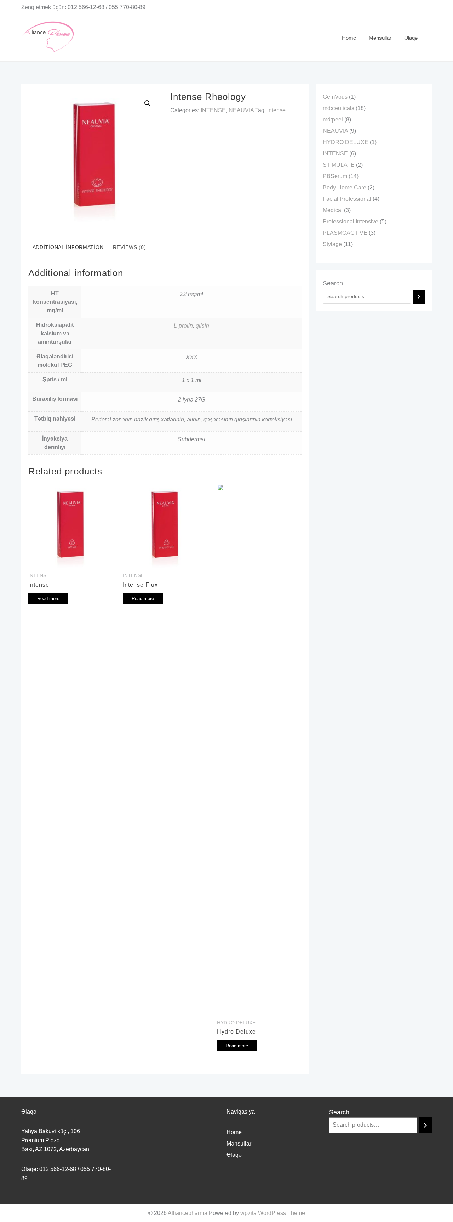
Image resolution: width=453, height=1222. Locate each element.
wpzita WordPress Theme (272, 1213)
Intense (276, 110)
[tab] (68, 247)
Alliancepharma (187, 1213)
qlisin (202, 326)
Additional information (68, 247)
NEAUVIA (241, 110)
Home (234, 1132)
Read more (48, 598)
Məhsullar (238, 1144)
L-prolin (183, 326)
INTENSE (213, 110)
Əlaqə (234, 1155)
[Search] (419, 297)
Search (333, 283)
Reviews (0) (129, 247)
